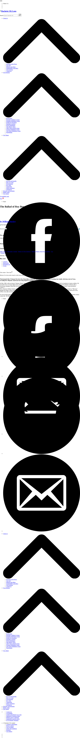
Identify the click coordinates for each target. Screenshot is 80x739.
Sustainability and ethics (12, 68)
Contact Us (9, 712)
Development (9, 184)
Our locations (9, 69)
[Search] (19, 15)
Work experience (10, 188)
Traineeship (9, 186)
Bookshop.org (6, 264)
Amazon (5, 261)
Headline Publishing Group (13, 121)
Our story (8, 65)
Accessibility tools (4, 196)
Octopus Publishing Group (12, 129)
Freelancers (9, 189)
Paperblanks (9, 132)
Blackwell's (6, 263)
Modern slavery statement (12, 717)
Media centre (6, 192)
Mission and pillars (11, 67)
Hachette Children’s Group (13, 119)
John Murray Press (10, 126)
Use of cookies (10, 727)
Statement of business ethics (13, 716)
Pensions (8, 730)
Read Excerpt (3, 228)
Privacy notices (10, 726)
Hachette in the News (11, 64)
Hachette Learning (10, 124)
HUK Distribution (10, 125)
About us (5, 18)
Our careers (6, 193)
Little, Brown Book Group (12, 128)
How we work (9, 182)
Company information (11, 724)
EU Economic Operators (12, 720)
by (8, 221)
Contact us (8, 71)
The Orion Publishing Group (13, 131)
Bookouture (9, 118)
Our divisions (6, 72)
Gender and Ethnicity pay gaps (13, 714)
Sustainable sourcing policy (13, 719)
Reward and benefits (11, 181)
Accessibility (9, 713)
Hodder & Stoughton (11, 122)
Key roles (8, 185)
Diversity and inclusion (9, 191)
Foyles (4, 266)
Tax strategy (9, 731)
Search (1, 15)
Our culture (6, 135)
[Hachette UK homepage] (40, 11)
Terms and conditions (11, 728)
